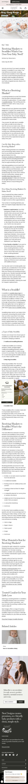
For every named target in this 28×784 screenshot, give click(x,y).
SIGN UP (7, 402)
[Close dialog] (27, 380)
